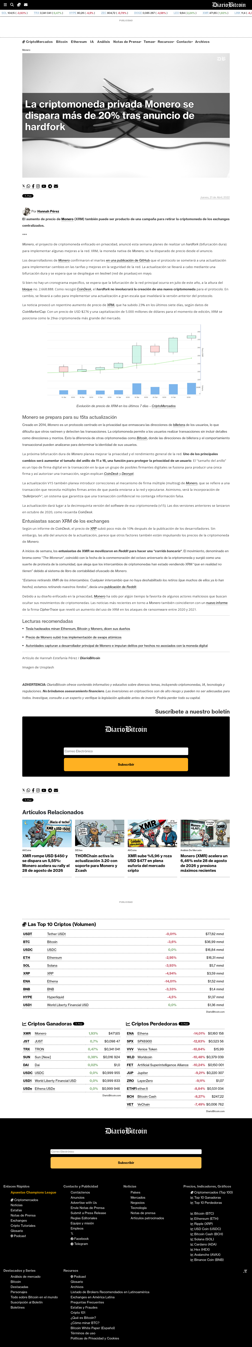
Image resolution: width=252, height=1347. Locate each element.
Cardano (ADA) (205, 1244)
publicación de (120, 587)
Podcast (19, 1236)
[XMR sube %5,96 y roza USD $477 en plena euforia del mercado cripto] (152, 834)
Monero (26, 50)
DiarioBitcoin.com (215, 1011)
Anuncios (78, 1197)
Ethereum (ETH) (205, 1219)
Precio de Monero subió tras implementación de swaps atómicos (74, 637)
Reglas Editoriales (84, 1218)
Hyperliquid (55, 997)
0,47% (11, 13)
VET (130, 1104)
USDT (27, 934)
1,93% (176, 13)
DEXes (78, 850)
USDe (27, 1089)
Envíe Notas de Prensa (87, 1208)
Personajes (19, 1292)
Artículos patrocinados (147, 1218)
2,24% (144, 13)
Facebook (81, 1239)
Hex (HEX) (201, 1249)
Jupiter (142, 1073)
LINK (191, 13)
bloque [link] (27, 289)
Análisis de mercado (191, 850)
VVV (130, 1049)
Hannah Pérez (48, 211)
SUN (26, 1057)
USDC (28, 950)
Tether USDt (56, 934)
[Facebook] (34, 186)
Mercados (138, 1197)
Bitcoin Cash (146, 1096)
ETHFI (132, 1089)
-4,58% (115, 13)
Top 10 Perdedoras (207, 1203)
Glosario (17, 1231)
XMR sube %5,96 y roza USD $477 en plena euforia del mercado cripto (150, 863)
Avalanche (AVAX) (206, 1255)
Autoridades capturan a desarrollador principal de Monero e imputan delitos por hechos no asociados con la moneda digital (117, 646)
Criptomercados (25, 1200)
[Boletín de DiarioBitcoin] (57, 186)
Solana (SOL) (203, 1239)
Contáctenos (80, 1192)
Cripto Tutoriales (23, 1226)
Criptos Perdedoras (153, 1024)
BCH (130, 1096)
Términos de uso (83, 1333)
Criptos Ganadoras (49, 1024)
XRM (110, 305)
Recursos (165, 42)
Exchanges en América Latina (93, 1297)
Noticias (17, 1205)
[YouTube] (44, 186)
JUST (39, 1041)
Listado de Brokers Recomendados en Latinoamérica (110, 1292)
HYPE (27, 13)
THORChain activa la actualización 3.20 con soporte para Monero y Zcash (96, 863)
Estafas (16, 1210)
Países (135, 1192)
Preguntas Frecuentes (87, 1302)
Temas (149, 42)
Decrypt (128, 474)
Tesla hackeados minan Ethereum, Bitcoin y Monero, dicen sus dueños (78, 629)
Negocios (138, 1203)
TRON (39, 1049)
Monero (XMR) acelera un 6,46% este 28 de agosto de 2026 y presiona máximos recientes (204, 863)
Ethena (52, 981)
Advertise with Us (84, 1203)
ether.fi (142, 1089)
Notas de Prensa (126, 42)
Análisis (103, 42)
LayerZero (145, 1081)
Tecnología (139, 1208)
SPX (130, 1041)
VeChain (143, 1104)
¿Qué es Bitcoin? (83, 1318)
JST (26, 1041)
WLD (130, 1057)
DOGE (92, 13)
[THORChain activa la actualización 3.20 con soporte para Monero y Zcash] (99, 834)
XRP (26, 973)
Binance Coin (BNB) (208, 1260)
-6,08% (243, 13)
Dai (37, 1065)
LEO (131, 13)
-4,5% (43, 13)
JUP (130, 1073)
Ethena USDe (45, 1089)
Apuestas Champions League (33, 1192)
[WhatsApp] (29, 186)
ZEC (58, 13)
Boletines (18, 1307)
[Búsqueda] (13, 5)
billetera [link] (179, 425)
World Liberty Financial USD (68, 1005)
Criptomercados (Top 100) (213, 1192)
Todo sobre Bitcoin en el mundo (34, 1297)
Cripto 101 (78, 1312)
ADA (221, 13)
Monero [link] (67, 219)
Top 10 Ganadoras (207, 1197)
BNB (26, 989)
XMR (160, 13)
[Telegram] (51, 186)
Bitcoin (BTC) (203, 1213)
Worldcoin (144, 1057)
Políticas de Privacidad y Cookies (95, 1338)
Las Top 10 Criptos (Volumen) (61, 924)
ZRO (130, 1081)
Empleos (77, 1228)
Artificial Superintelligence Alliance (163, 1065)
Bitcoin (62, 42)
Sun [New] (43, 1057)
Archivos (202, 42)
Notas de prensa (143, 1213)
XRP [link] (93, 528)
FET (130, 1065)
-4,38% (206, 13)
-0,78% (76, 13)
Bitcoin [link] (142, 438)
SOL (26, 965)
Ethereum (79, 42)
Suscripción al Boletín (27, 1302)
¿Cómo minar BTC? (85, 1323)
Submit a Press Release (88, 1213)
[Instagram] (38, 186)
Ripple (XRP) (203, 1224)
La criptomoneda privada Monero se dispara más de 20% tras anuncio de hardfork (110, 115)
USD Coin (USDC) (207, 1229)
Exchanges (19, 1220)
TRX (26, 1049)
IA (92, 42)
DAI (26, 1065)
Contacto (184, 42)
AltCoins (26, 850)
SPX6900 (144, 1041)
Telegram (80, 1244)
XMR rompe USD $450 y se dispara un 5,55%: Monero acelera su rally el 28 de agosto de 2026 (46, 863)
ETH (26, 958)
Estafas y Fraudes (84, 1307)
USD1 (27, 1005)
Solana (52, 965)
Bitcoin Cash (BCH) (208, 1234)
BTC (26, 942)
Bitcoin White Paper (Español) (93, 1328)
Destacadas (19, 1287)
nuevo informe (217, 603)
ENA (26, 981)
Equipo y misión (82, 1223)
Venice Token (147, 1049)
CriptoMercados (39, 42)
